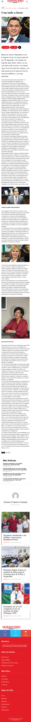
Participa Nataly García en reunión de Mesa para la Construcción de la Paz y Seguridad (15, 469)
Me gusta (5, 630)
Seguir (15, 630)
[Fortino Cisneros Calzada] (3, 8)
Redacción (6, 542)
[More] (19, 47)
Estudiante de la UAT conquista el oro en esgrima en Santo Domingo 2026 (14, 474)
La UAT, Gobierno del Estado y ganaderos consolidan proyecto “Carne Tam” (14, 479)
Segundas (8, 452)
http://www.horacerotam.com (16, 504)
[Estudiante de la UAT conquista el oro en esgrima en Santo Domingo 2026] (15, 593)
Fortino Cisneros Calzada (11, 8)
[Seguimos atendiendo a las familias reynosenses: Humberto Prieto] (15, 522)
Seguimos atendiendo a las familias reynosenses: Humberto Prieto (12, 464)
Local (4, 39)
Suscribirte (26, 630)
